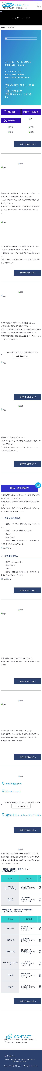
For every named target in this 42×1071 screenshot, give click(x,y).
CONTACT (22, 1036)
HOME (3, 27)
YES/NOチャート (22, 806)
